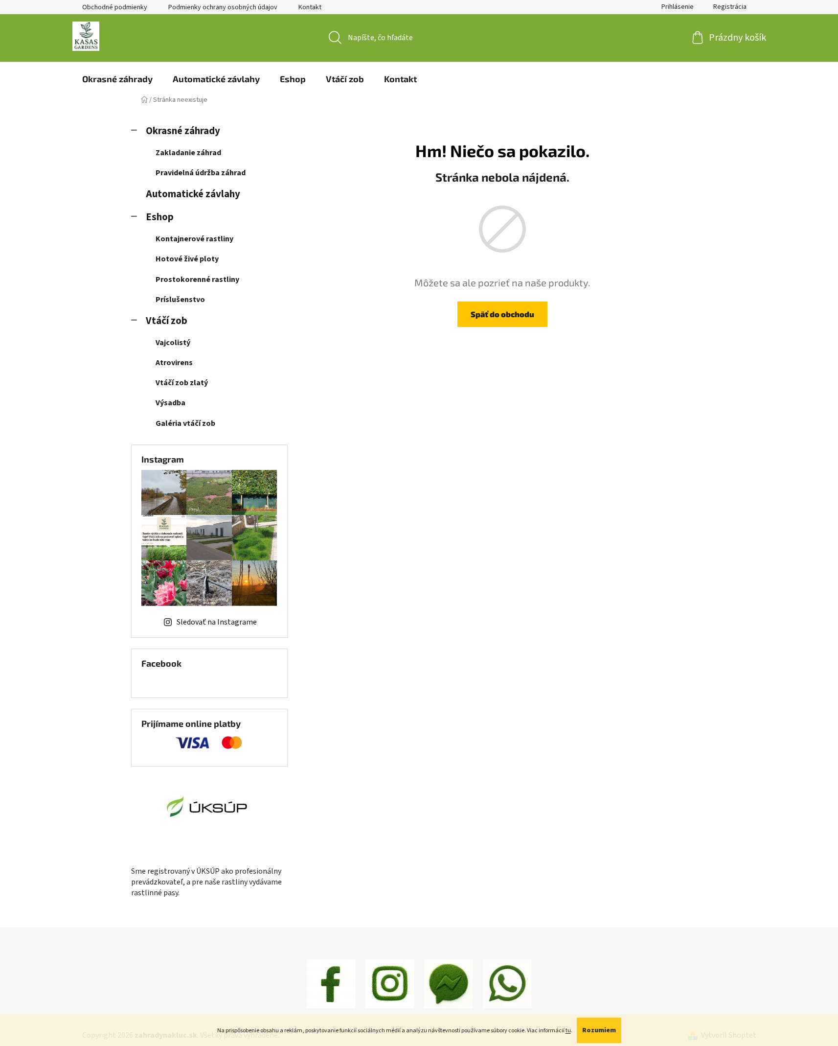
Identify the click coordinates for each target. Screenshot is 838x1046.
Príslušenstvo (180, 299)
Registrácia (730, 7)
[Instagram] (389, 983)
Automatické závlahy (193, 194)
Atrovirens (174, 362)
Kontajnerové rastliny (194, 238)
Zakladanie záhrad (188, 152)
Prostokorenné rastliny (197, 279)
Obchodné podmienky (114, 7)
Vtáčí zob (166, 321)
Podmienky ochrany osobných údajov (222, 7)
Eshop (160, 217)
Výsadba (170, 402)
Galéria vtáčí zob (185, 423)
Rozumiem (599, 1030)
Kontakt (309, 7)
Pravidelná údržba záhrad (201, 172)
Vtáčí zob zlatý (182, 382)
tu (568, 1030)
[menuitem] (117, 78)
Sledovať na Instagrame (217, 622)
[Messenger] (448, 983)
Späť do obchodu (502, 314)
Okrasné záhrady (183, 131)
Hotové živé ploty (187, 259)
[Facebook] (331, 983)
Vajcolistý (173, 342)
